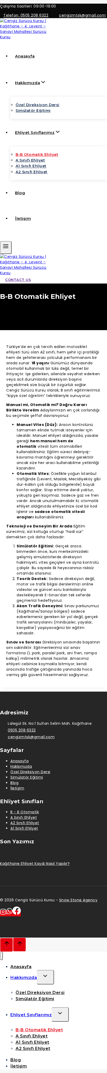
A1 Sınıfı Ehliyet (31, 166)
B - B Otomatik (24, 812)
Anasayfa (25, 56)
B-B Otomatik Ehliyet (37, 154)
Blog (20, 192)
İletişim (23, 218)
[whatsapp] (9, 913)
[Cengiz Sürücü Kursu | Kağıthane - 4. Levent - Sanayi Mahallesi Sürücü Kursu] (26, 37)
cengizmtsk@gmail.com (31, 737)
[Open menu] (6, 247)
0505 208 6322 (22, 730)
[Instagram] (3, 913)
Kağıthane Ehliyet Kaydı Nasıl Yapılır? (35, 863)
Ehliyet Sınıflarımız (31, 1014)
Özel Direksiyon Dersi (37, 105)
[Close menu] (1, 956)
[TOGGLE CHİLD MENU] (45, 977)
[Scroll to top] (6, 945)
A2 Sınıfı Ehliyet (32, 172)
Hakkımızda (21, 766)
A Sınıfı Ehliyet (30, 160)
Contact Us (18, 280)
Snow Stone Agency (78, 900)
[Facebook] (16, 913)
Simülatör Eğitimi (33, 110)
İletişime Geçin (24, 238)
